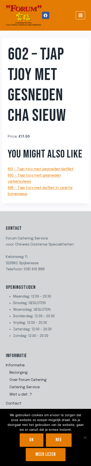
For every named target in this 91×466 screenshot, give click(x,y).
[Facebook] (45, 15)
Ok (31, 440)
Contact (13, 403)
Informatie (15, 365)
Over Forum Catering (28, 380)
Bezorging (18, 373)
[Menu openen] (80, 15)
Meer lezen (45, 454)
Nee (59, 440)
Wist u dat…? (20, 394)
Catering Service (24, 387)
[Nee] (85, 437)
